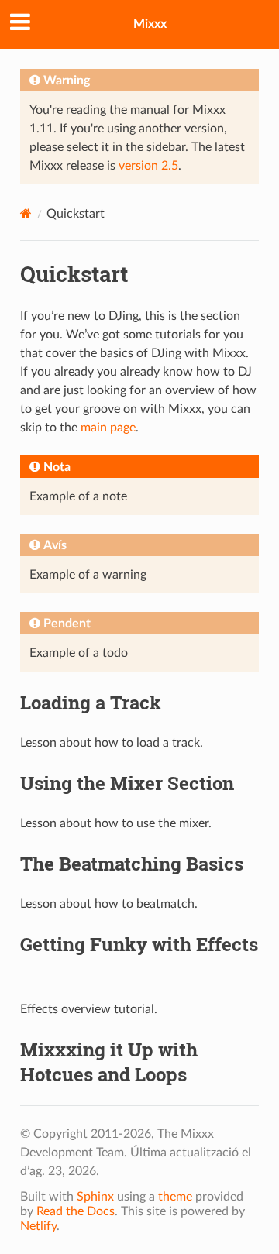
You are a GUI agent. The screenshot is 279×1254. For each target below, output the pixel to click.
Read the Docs (75, 1211)
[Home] (26, 213)
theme (175, 1196)
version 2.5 (148, 166)
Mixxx (150, 24)
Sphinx (95, 1196)
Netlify (38, 1226)
